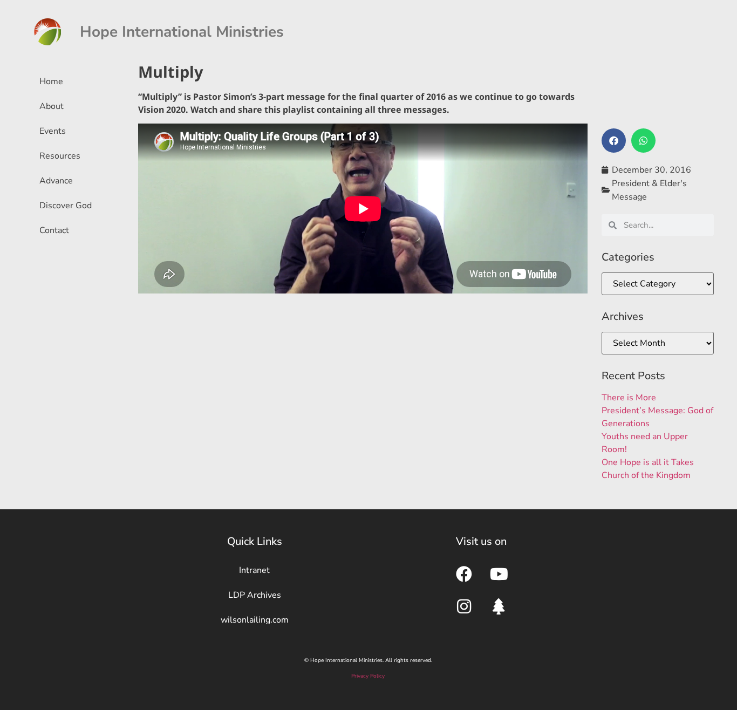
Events (52, 131)
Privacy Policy (368, 676)
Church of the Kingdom (646, 475)
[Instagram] (464, 606)
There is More (629, 398)
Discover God (65, 205)
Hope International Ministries (182, 32)
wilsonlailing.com (255, 620)
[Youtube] (499, 574)
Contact (54, 230)
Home (51, 81)
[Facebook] (464, 574)
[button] (614, 140)
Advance (56, 181)
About (51, 106)
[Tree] (499, 606)
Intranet (254, 570)
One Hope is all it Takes (648, 462)
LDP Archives (254, 595)
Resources (59, 156)
